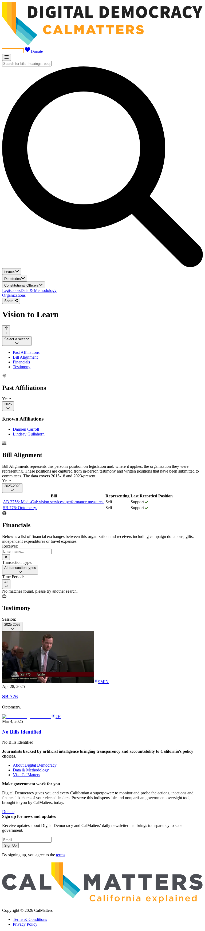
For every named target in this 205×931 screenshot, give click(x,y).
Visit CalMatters (26, 774)
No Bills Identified (21, 732)
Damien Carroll (26, 429)
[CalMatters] (102, 901)
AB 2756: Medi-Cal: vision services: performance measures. (53, 502)
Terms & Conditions (30, 919)
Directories (12, 279)
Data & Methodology (39, 290)
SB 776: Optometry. (20, 507)
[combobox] (27, 63)
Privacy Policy (25, 924)
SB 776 (10, 696)
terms (60, 855)
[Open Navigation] (6, 57)
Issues (9, 272)
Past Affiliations (26, 352)
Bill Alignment (25, 357)
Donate (37, 51)
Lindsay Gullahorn (29, 434)
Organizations (14, 295)
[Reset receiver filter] (6, 557)
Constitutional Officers (21, 285)
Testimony (21, 367)
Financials (21, 362)
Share (9, 301)
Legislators (11, 290)
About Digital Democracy (35, 765)
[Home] (102, 44)
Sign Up (10, 845)
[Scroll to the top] (6, 330)
